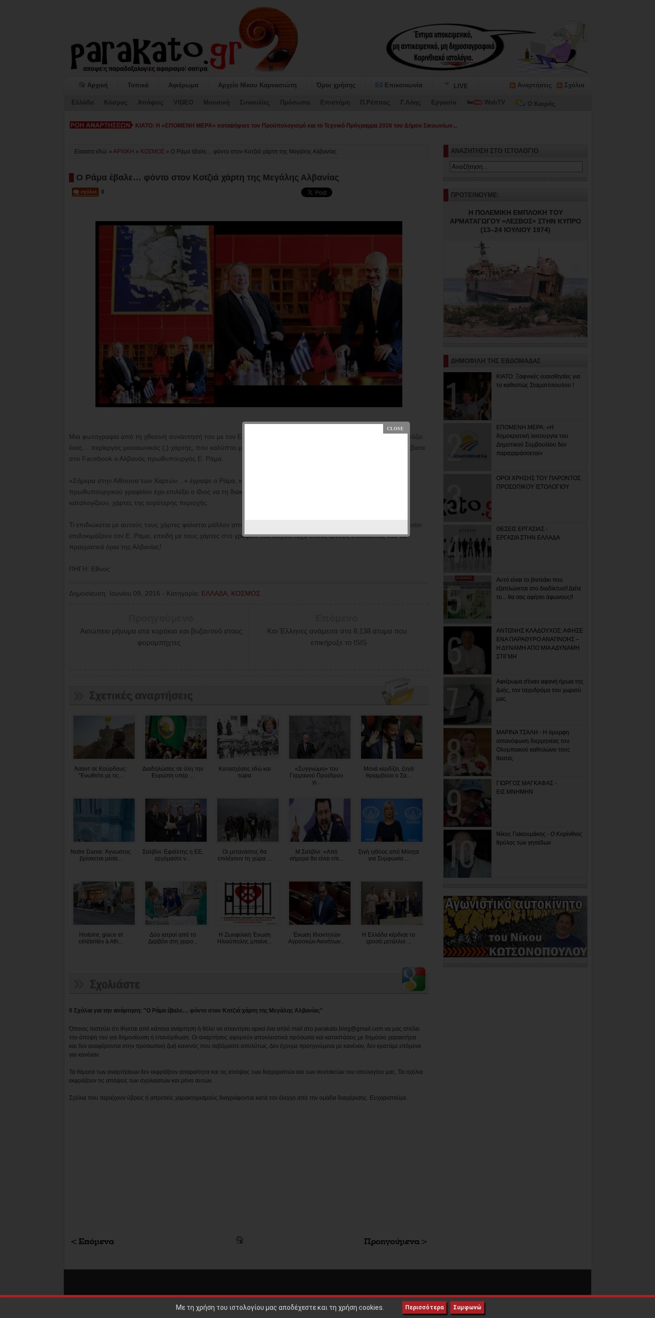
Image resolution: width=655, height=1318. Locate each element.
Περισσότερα (424, 1307)
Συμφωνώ (467, 1307)
